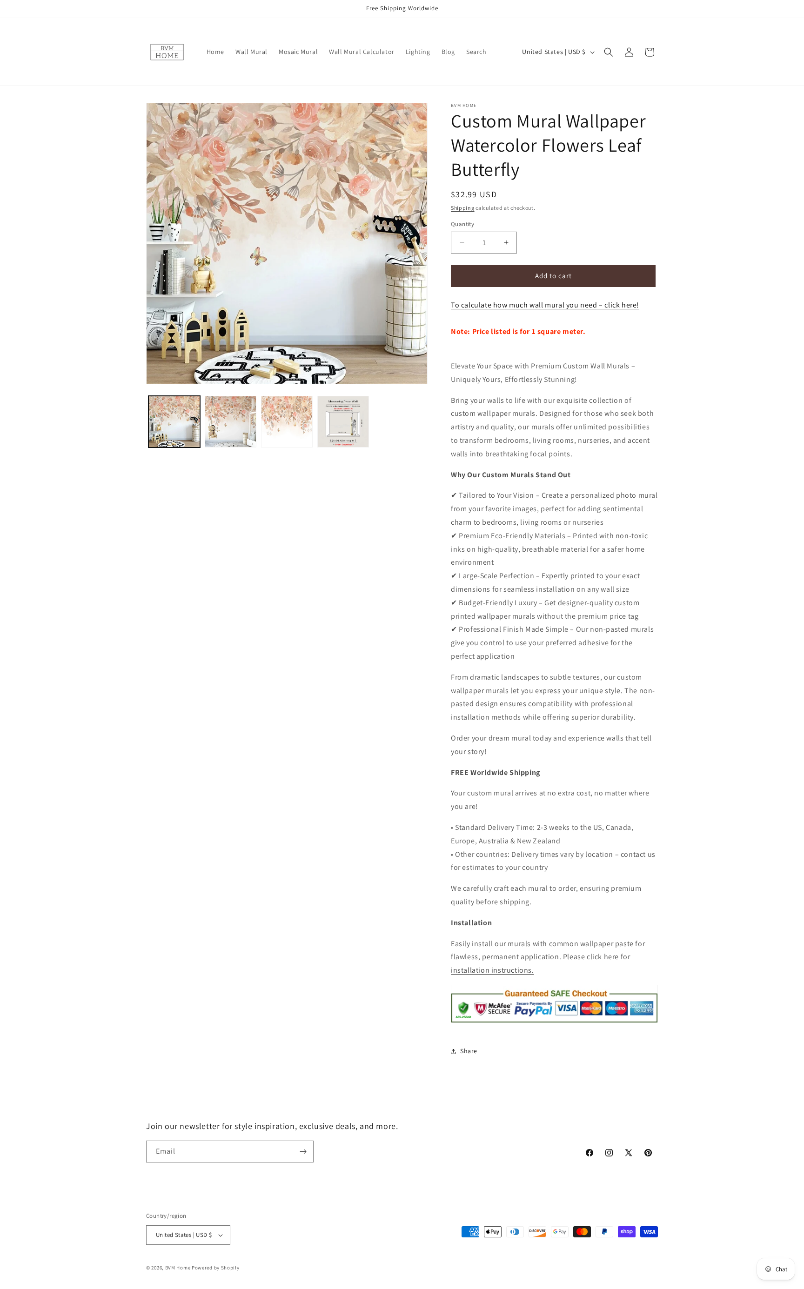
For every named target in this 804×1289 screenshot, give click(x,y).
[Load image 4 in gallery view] (343, 421)
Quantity (462, 224)
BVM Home (178, 1267)
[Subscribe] (303, 1151)
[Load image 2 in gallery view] (230, 421)
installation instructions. (492, 970)
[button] (608, 52)
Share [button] (468, 1051)
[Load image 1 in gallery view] (174, 421)
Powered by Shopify (216, 1267)
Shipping (463, 207)
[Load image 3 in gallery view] (287, 421)
